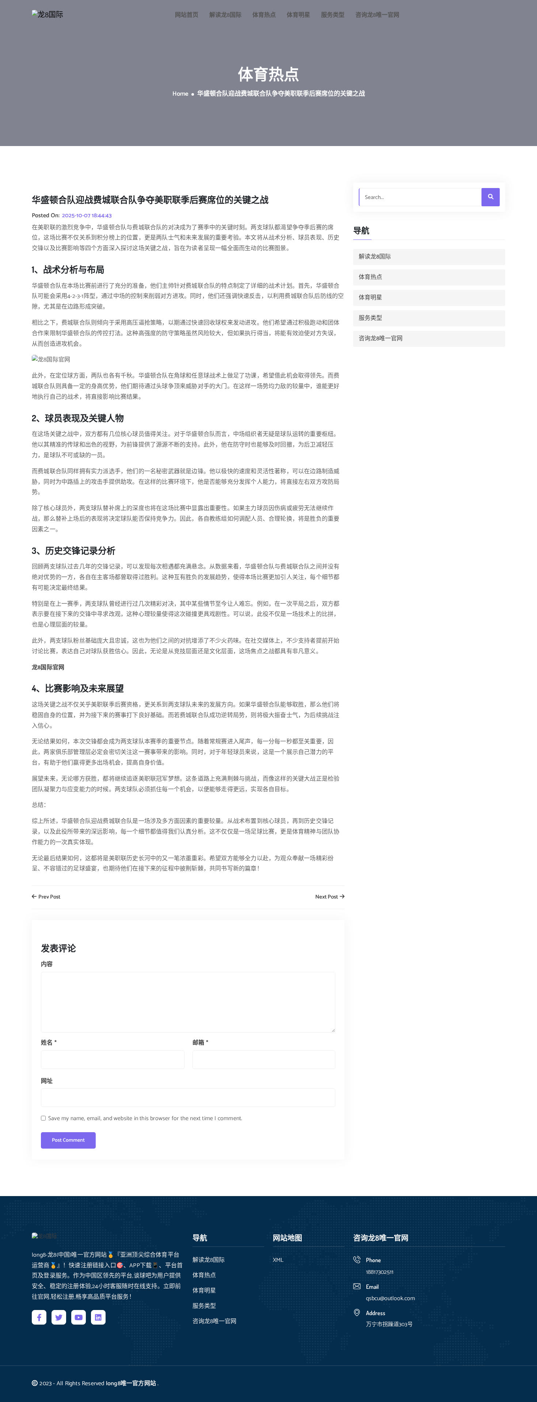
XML (278, 1260)
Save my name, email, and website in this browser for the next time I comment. (145, 1118)
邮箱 (200, 1043)
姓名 (49, 1043)
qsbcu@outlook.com (390, 1298)
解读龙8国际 (225, 15)
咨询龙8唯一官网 (377, 15)
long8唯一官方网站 (131, 1383)
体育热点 (264, 15)
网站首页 (186, 15)
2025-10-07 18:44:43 (87, 215)
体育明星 (298, 15)
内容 (47, 964)
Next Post (327, 897)
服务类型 (332, 15)
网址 (47, 1081)
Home (180, 94)
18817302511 (379, 1272)
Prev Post (48, 897)
